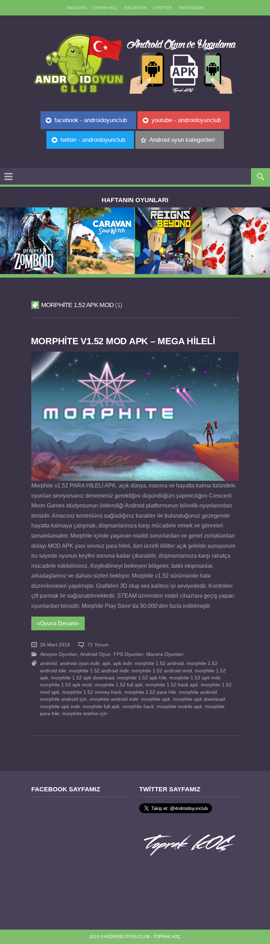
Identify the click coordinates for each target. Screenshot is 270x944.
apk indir (122, 663)
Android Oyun (95, 654)
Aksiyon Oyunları (59, 654)
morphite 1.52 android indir (99, 670)
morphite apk (155, 699)
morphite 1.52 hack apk (172, 684)
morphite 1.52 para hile (150, 692)
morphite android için (63, 699)
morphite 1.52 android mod (161, 670)
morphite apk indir (60, 706)
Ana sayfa (77, 8)
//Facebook (135, 8)
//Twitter (162, 8)
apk (106, 663)
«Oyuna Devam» (58, 623)
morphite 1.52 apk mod (66, 684)
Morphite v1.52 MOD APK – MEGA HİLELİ (123, 341)
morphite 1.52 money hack (92, 692)
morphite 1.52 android (159, 663)
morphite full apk (101, 706)
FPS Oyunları (128, 654)
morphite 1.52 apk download (82, 677)
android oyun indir (79, 663)
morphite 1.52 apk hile (142, 677)
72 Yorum (98, 644)
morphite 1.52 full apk (119, 684)
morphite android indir (114, 699)
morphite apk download (199, 699)
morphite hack (138, 706)
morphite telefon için (84, 713)
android (48, 663)
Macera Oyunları (165, 654)
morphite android (198, 692)
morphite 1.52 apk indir (194, 677)
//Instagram (191, 8)
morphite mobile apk (179, 706)
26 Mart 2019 (55, 644)
